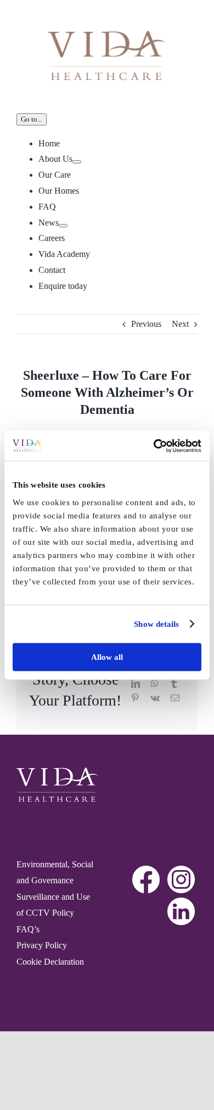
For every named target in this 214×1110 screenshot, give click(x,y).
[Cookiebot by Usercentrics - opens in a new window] (153, 446)
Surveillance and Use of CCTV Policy (53, 904)
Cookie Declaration (50, 961)
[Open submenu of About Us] (76, 161)
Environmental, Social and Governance (54, 872)
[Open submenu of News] (63, 225)
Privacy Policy (41, 945)
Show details (156, 624)
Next (180, 324)
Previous (146, 324)
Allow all (107, 656)
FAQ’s (28, 929)
